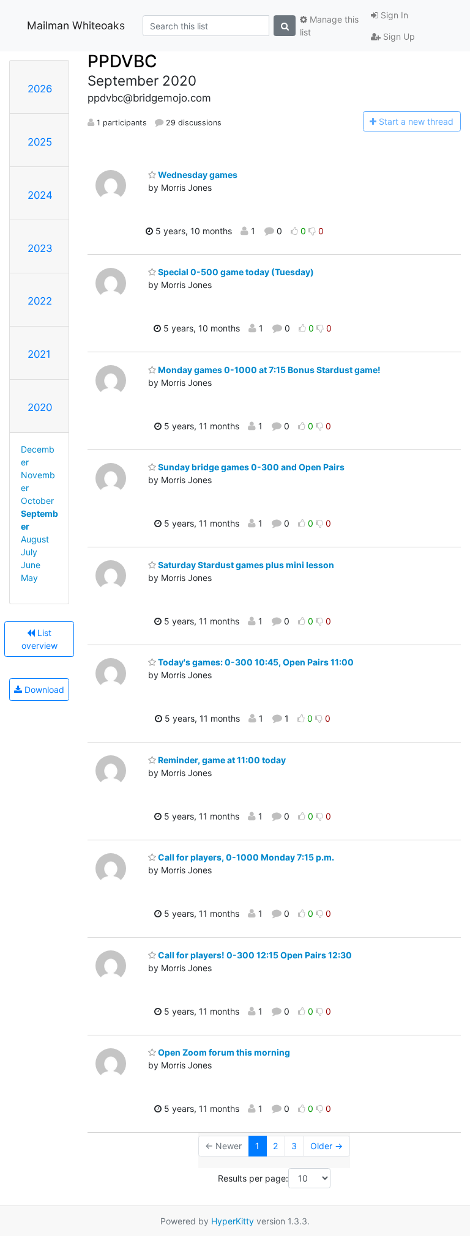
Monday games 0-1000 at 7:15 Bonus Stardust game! (268, 370)
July (29, 552)
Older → (326, 1146)
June (30, 565)
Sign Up (398, 36)
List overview (39, 639)
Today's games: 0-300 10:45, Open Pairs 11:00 (255, 662)
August (35, 539)
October (37, 500)
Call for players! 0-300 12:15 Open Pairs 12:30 (254, 955)
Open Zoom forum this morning (223, 1052)
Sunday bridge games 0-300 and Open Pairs (250, 467)
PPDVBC (122, 61)
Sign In (393, 15)
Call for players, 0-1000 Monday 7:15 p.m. (245, 857)
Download (43, 689)
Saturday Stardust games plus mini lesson (245, 565)
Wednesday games (196, 174)
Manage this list (329, 25)
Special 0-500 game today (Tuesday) (235, 272)
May (29, 577)
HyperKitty (232, 1221)
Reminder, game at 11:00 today (221, 760)
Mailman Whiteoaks (76, 25)
